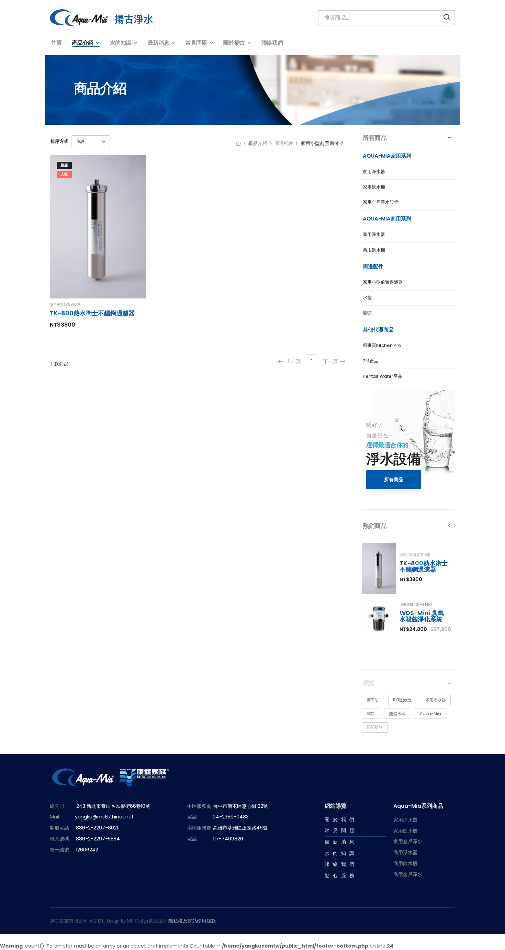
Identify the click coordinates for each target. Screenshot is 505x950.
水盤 (367, 298)
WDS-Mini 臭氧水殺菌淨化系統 (422, 616)
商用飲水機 (374, 250)
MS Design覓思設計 (146, 921)
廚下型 (373, 700)
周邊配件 (283, 143)
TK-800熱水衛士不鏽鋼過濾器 (424, 566)
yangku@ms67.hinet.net (104, 817)
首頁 (56, 43)
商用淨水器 (374, 235)
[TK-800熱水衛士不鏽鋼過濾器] (379, 568)
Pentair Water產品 (382, 377)
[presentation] (449, 525)
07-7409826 (228, 838)
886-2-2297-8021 (97, 828)
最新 (64, 165)
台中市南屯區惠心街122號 (240, 806)
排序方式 (59, 141)
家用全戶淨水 (407, 841)
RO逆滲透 (402, 700)
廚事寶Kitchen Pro (382, 346)
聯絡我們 (272, 43)
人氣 (64, 174)
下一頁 (330, 361)
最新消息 (158, 43)
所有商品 (393, 479)
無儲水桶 (397, 713)
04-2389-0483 (231, 817)
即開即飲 (375, 727)
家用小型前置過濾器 (383, 282)
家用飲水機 (374, 187)
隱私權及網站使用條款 (192, 921)
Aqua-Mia (430, 713)
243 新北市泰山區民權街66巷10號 (113, 806)
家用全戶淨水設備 (381, 202)
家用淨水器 (374, 172)
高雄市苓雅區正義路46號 (240, 828)
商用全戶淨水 (407, 874)
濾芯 (371, 713)
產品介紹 (82, 43)
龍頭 (367, 313)
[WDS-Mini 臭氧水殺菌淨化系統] (379, 618)
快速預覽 (97, 290)
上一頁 (293, 361)
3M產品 (370, 361)
